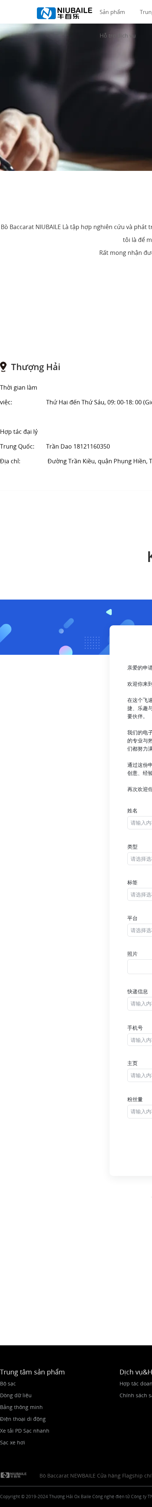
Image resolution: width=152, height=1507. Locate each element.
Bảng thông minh (21, 1407)
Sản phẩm (112, 11)
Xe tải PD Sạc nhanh (24, 1430)
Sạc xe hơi (12, 1442)
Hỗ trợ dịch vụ (118, 35)
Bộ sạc (8, 1383)
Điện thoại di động (23, 1418)
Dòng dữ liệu (16, 1395)
